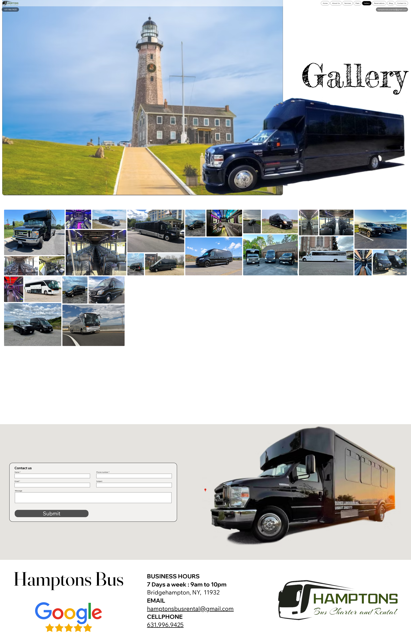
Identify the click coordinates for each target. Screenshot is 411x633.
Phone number (102, 472)
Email (17, 481)
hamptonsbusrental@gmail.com (190, 608)
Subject (99, 481)
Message (18, 491)
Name (17, 472)
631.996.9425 (165, 624)
